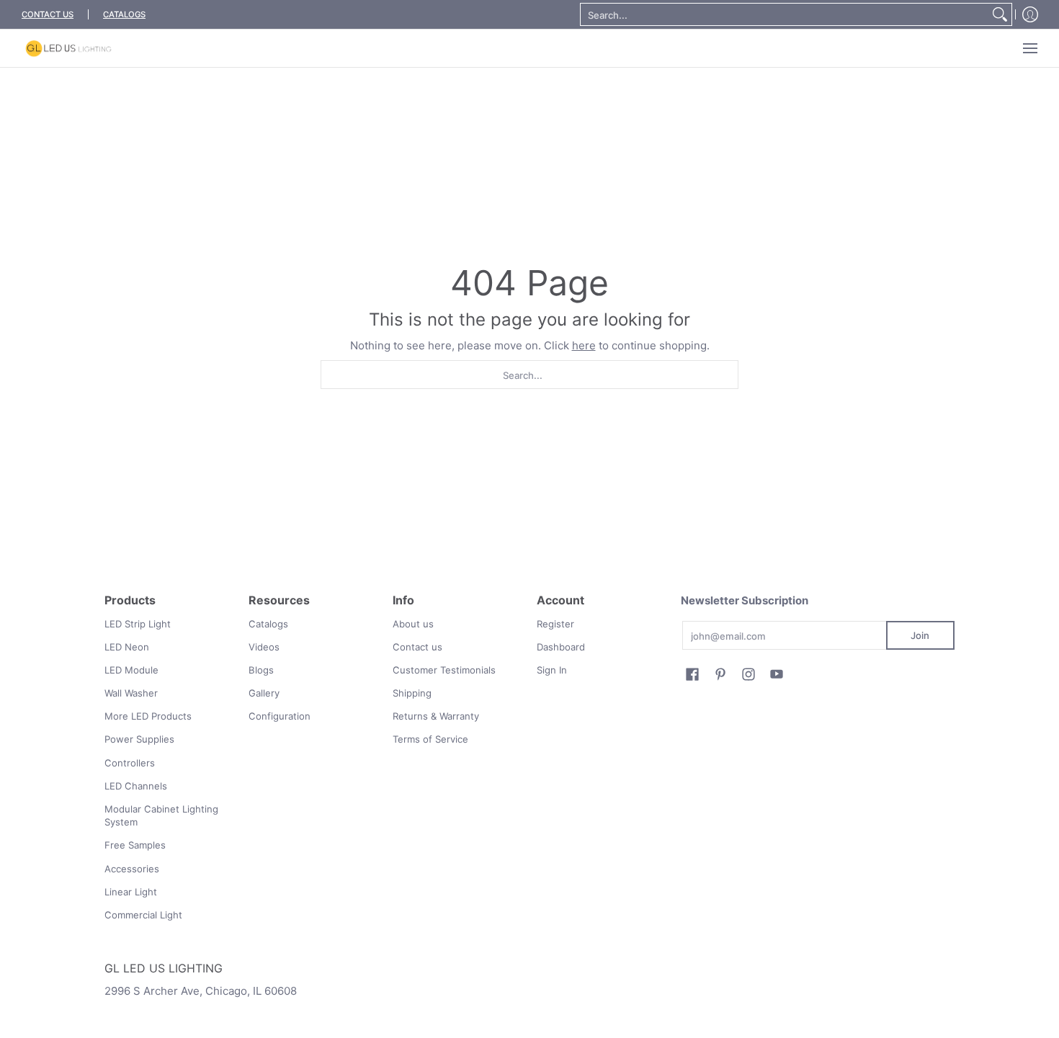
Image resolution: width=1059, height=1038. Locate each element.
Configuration (279, 716)
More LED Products (148, 716)
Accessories (131, 868)
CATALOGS (124, 14)
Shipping (412, 693)
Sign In (552, 670)
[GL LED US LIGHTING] (68, 48)
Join (920, 635)
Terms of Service (430, 739)
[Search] (999, 14)
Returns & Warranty (436, 716)
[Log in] (1030, 14)
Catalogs (268, 624)
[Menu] (1029, 48)
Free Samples (135, 845)
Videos (264, 647)
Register (555, 624)
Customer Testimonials (444, 670)
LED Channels (135, 786)
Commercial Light (143, 915)
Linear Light (130, 892)
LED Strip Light (137, 624)
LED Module (131, 670)
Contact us (417, 647)
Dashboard (561, 647)
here (584, 345)
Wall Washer (131, 693)
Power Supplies (139, 739)
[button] (692, 674)
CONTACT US (47, 14)
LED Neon (126, 647)
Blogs (261, 670)
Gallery (264, 693)
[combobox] (784, 14)
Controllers (129, 763)
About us (413, 624)
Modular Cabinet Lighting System (161, 815)
